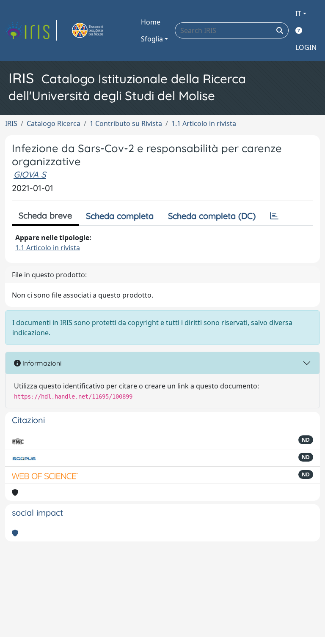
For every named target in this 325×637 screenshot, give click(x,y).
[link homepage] (31, 30)
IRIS (11, 123)
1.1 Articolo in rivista (203, 123)
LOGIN (306, 47)
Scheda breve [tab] (45, 215)
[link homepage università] (97, 30)
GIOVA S (30, 174)
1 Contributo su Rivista (126, 123)
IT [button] (298, 13)
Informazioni (41, 363)
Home (150, 22)
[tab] (274, 216)
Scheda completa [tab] (120, 216)
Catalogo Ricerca (53, 123)
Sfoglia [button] (152, 39)
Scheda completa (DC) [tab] (212, 216)
